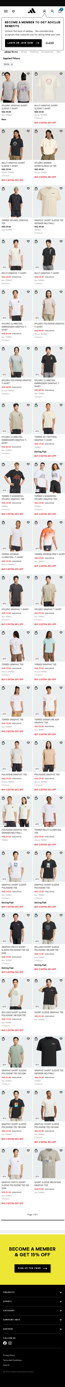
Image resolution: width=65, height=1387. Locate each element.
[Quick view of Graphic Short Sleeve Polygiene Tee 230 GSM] (3, 1039)
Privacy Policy (9, 1355)
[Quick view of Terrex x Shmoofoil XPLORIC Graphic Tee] (3, 464)
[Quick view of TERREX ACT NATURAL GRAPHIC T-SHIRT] (36, 405)
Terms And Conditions (12, 1360)
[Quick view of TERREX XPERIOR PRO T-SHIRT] (36, 522)
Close (50, 43)
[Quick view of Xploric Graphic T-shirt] (3, 578)
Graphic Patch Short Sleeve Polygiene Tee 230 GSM (15, 950)
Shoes (24, 52)
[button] (9, 64)
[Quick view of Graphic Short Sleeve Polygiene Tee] (3, 853)
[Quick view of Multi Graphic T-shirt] (3, 241)
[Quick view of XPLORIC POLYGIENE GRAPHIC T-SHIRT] (36, 292)
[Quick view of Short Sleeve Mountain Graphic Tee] (36, 1150)
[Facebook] (5, 1343)
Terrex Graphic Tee (13, 664)
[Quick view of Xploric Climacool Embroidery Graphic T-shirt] (3, 292)
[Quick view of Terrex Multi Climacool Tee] (36, 798)
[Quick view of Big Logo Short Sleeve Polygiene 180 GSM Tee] (36, 915)
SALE (59, 52)
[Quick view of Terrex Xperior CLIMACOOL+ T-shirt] (3, 522)
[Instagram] (10, 1343)
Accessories (47, 52)
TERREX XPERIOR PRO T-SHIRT (49, 554)
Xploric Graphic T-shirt (15, 609)
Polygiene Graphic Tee (14, 775)
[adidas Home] (32, 10)
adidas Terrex (11, 52)
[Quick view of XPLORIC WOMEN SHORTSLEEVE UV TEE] (36, 131)
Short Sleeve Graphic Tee (48, 1012)
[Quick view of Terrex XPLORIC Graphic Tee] (3, 189)
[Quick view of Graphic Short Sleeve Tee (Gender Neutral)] (36, 189)
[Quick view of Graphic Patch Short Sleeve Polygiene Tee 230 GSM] (3, 915)
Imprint (6, 1365)
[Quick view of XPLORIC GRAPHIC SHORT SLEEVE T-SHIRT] (3, 74)
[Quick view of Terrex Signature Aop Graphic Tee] (36, 688)
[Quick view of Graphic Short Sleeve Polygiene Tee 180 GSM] (3, 1092)
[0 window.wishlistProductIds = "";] (13, 11)
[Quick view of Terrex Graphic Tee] (3, 633)
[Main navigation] (5, 11)
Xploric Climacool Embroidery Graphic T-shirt (14, 327)
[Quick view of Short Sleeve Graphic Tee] (36, 981)
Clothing (34, 52)
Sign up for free (29, 1268)
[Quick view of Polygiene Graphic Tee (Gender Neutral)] (3, 798)
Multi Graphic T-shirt (14, 273)
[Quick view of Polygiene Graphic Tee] (3, 743)
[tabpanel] (32, 639)
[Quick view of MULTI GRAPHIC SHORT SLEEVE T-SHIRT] (36, 74)
